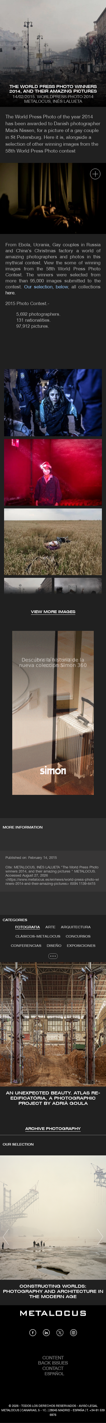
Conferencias (26, 945)
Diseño (54, 945)
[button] (9, 1046)
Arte (50, 927)
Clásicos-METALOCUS (37, 936)
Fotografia (27, 927)
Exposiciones (81, 945)
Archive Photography (53, 1129)
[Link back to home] (53, 1317)
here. (10, 293)
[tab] (28, 927)
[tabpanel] (53, 1047)
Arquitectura (76, 927)
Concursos (78, 936)
